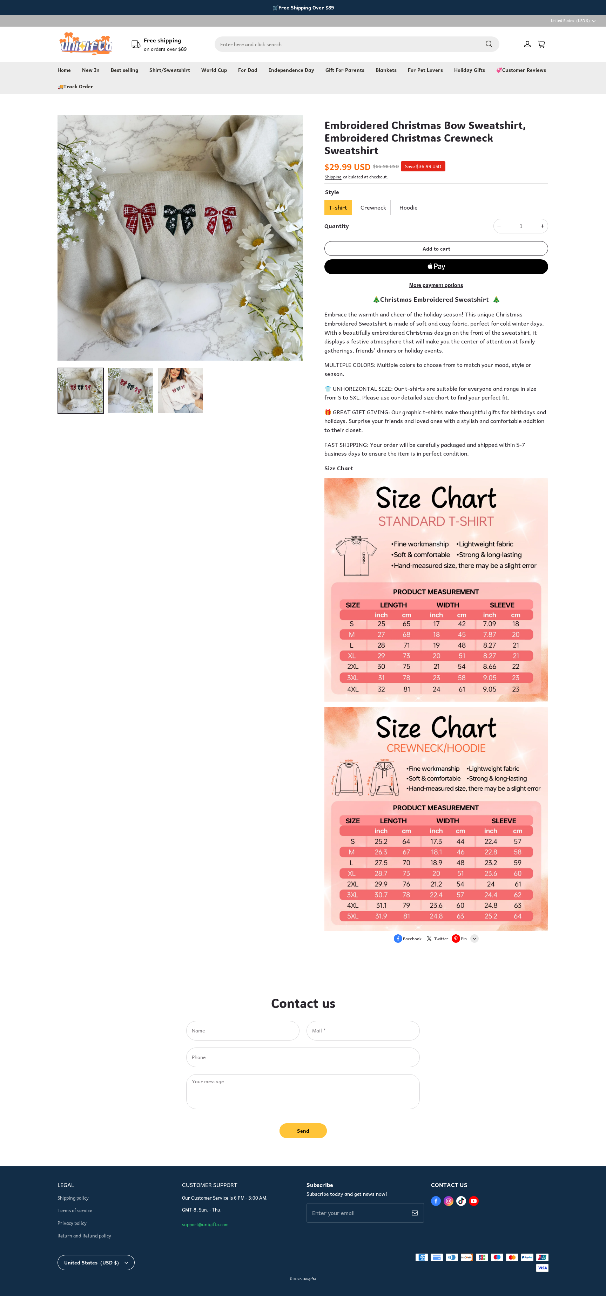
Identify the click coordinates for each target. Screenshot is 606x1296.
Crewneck (373, 207)
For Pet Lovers (425, 70)
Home (64, 70)
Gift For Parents (344, 70)
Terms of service (75, 1210)
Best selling (124, 70)
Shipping (333, 176)
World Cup (214, 70)
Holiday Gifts (469, 70)
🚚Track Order (75, 86)
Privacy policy (72, 1223)
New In (91, 70)
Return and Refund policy (84, 1235)
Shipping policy (73, 1197)
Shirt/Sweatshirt (169, 70)
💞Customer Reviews (521, 70)
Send (303, 1130)
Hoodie (408, 207)
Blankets (386, 70)
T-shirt (338, 207)
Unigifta (309, 1279)
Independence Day (291, 70)
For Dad (247, 70)
